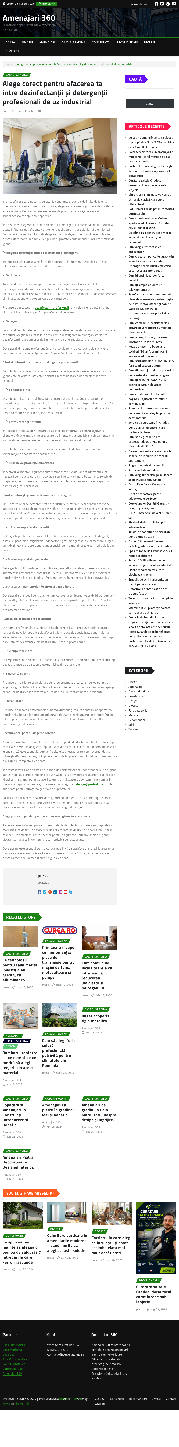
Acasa (10, 42)
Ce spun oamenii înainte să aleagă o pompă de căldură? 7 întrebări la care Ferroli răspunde (151, 142)
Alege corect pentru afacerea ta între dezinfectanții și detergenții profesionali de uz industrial (75, 64)
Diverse (149, 42)
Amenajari (47, 42)
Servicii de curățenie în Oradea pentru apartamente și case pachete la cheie (148, 427)
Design (133, 701)
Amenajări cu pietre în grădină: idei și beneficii (58, 1110)
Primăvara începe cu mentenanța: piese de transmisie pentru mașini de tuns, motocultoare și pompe (58, 962)
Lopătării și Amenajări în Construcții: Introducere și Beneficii (15, 1115)
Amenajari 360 (29, 17)
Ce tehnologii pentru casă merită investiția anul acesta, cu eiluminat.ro (20, 970)
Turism (133, 729)
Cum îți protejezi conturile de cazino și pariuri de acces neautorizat (147, 384)
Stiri (131, 725)
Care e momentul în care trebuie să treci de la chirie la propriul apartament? (149, 456)
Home (9, 64)
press (6, 111)
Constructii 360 (13, 1369)
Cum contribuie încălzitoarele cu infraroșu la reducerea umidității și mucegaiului (97, 975)
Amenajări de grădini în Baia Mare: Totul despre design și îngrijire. (99, 1112)
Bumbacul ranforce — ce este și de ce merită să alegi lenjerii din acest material (20, 1062)
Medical (133, 715)
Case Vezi (9, 1355)
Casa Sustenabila (14, 1345)
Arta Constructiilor (15, 1359)
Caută (135, 79)
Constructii (101, 42)
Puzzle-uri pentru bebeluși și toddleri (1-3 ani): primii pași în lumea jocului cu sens (148, 351)
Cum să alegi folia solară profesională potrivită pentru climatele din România (58, 1053)
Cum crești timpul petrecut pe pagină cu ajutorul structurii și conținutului (148, 398)
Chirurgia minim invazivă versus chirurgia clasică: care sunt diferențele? (149, 199)
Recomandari (127, 42)
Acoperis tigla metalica (143, 470)
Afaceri (27, 42)
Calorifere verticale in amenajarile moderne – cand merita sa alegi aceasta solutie (150, 156)
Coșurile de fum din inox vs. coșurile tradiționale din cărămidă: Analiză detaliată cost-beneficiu (151, 622)
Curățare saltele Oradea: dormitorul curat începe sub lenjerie (147, 185)
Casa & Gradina (73, 42)
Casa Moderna (12, 1350)
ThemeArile (22, 1404)
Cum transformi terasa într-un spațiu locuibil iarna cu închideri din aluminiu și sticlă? (149, 223)
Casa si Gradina (138, 691)
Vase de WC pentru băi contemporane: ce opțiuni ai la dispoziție (148, 313)
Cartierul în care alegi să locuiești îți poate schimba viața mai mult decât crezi (150, 170)
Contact (12, 51)
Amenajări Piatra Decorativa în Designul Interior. (18, 1162)
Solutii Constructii (14, 1364)
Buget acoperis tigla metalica (95, 1018)
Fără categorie (137, 710)
